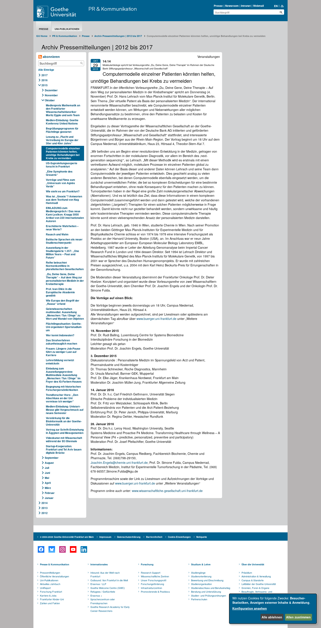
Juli (47, 468)
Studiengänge (198, 572)
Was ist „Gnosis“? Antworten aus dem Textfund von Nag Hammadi (64, 199)
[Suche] (81, 63)
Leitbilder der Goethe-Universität (259, 584)
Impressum (105, 536)
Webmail (258, 6)
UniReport (45, 588)
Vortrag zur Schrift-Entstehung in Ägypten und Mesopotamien (65, 431)
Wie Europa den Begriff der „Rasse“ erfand (62, 302)
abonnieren (51, 56)
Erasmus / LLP (98, 584)
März (48, 488)
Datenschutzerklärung (128, 536)
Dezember (51, 90)
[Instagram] (62, 549)
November (51, 95)
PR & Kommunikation (112, 8)
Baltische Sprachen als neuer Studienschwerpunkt (64, 241)
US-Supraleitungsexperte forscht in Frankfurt (61, 164)
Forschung (147, 564)
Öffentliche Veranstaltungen (54, 576)
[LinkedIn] (84, 549)
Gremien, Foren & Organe (255, 588)
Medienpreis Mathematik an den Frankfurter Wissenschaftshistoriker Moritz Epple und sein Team (63, 110)
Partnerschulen (199, 599)
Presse (218, 6)
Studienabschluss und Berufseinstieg (210, 588)
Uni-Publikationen (67, 29)
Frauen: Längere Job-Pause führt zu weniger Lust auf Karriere (63, 352)
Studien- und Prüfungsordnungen (208, 595)
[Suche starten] (281, 12)
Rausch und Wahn (57, 234)
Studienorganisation (201, 584)
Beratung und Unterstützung (206, 591)
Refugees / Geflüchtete (102, 591)
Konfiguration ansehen (249, 608)
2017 (44, 75)
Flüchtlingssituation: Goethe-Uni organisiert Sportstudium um (64, 327)
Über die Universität (253, 564)
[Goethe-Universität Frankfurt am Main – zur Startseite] (61, 11)
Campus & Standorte (253, 580)
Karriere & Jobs (48, 595)
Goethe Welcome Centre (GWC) (107, 588)
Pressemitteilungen (50, 572)
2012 (44, 513)
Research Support (150, 572)
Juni (47, 473)
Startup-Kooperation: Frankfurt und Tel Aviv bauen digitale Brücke (63, 449)
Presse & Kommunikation (54, 564)
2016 (44, 80)
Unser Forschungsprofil (153, 580)
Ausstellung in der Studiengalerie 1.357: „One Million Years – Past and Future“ (62, 252)
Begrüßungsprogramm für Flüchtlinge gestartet (62, 130)
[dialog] (273, 609)
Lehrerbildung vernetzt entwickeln (60, 361)
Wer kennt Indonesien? (60, 335)
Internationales (99, 564)
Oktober (50, 100)
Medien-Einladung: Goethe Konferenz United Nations (62, 121)
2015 (44, 85)
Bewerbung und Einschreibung (207, 580)
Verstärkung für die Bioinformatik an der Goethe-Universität (64, 421)
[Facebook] (41, 549)
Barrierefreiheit (154, 536)
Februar (50, 493)
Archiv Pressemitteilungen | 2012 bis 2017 (118, 36)
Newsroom (232, 6)
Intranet (246, 6)
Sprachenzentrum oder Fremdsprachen (102, 601)
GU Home (41, 36)
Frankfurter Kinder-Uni (52, 599)
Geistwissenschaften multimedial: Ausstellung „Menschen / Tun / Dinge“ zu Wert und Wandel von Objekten (65, 314)
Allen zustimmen (298, 617)
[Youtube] (73, 549)
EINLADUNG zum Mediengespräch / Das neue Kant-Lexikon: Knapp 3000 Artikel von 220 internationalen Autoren (65, 214)
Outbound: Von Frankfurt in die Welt (109, 580)
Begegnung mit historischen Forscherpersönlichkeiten (63, 388)
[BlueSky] (52, 549)
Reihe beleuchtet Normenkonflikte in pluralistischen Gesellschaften (65, 266)
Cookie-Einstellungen (179, 536)
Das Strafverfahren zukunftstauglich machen (61, 341)
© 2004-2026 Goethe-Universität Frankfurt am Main (67, 536)
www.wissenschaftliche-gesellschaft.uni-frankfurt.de (167, 490)
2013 (44, 508)
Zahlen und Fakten (50, 603)
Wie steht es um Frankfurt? (62, 191)
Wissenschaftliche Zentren (155, 576)
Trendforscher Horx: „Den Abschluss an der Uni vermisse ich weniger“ (62, 398)
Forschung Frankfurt (51, 591)
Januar (49, 498)
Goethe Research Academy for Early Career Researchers (110, 608)
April (48, 483)
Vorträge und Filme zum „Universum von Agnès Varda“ (60, 183)
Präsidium (247, 572)
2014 (44, 503)
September (52, 458)
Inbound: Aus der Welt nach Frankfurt (105, 574)
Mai (47, 478)
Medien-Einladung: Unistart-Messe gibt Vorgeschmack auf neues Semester (64, 409)
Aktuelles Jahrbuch (50, 584)
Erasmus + (96, 595)
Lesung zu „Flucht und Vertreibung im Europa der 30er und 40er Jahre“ (62, 140)
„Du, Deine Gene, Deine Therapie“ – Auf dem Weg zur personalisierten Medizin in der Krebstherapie (65, 279)
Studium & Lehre (201, 564)
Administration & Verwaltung (256, 576)
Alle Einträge (46, 70)
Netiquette (201, 536)
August (49, 463)
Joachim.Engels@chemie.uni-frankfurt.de (119, 462)
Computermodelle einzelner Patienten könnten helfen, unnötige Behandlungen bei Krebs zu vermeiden (63, 153)
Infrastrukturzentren (151, 588)
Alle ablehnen (272, 617)
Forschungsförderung (152, 584)
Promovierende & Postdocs (155, 591)
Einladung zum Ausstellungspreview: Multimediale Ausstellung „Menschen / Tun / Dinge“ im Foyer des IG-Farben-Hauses (64, 374)
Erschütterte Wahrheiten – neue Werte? (62, 227)
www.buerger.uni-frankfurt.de (156, 318)
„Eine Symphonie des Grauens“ (59, 173)
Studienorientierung (201, 576)
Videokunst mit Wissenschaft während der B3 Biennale (64, 439)
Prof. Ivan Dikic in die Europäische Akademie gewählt (60, 292)
